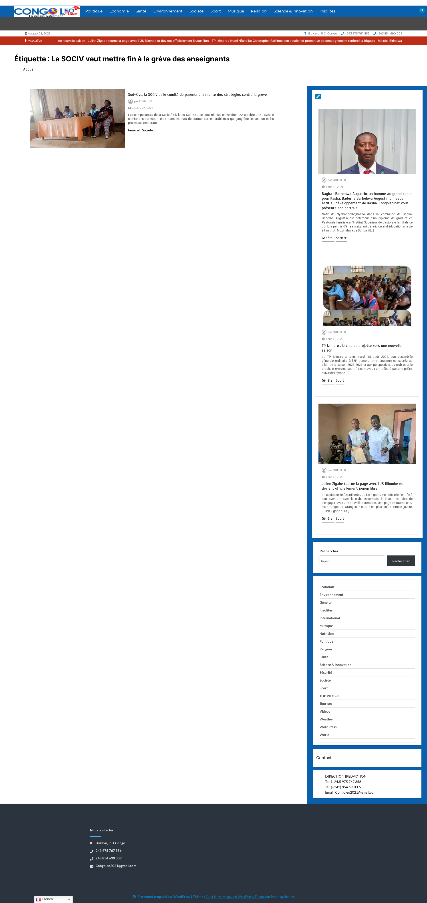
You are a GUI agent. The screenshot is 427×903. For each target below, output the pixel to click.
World (324, 735)
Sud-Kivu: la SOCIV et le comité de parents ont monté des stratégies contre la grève (197, 94)
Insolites (327, 11)
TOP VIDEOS (329, 696)
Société (196, 11)
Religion (259, 11)
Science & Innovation (293, 11)
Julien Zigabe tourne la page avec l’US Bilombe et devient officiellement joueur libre (113, 40)
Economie (119, 11)
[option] (113, 40)
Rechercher (329, 551)
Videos (325, 711)
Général (134, 130)
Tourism (326, 704)
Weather (326, 719)
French (47, 899)
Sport (215, 11)
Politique (94, 11)
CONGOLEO (145, 101)
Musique (236, 11)
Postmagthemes (283, 897)
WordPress (328, 727)
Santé (141, 11)
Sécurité (326, 672)
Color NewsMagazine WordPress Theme (235, 897)
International (330, 618)
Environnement (168, 11)
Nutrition (327, 633)
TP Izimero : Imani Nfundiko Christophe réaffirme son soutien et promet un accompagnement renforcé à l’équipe (258, 40)
